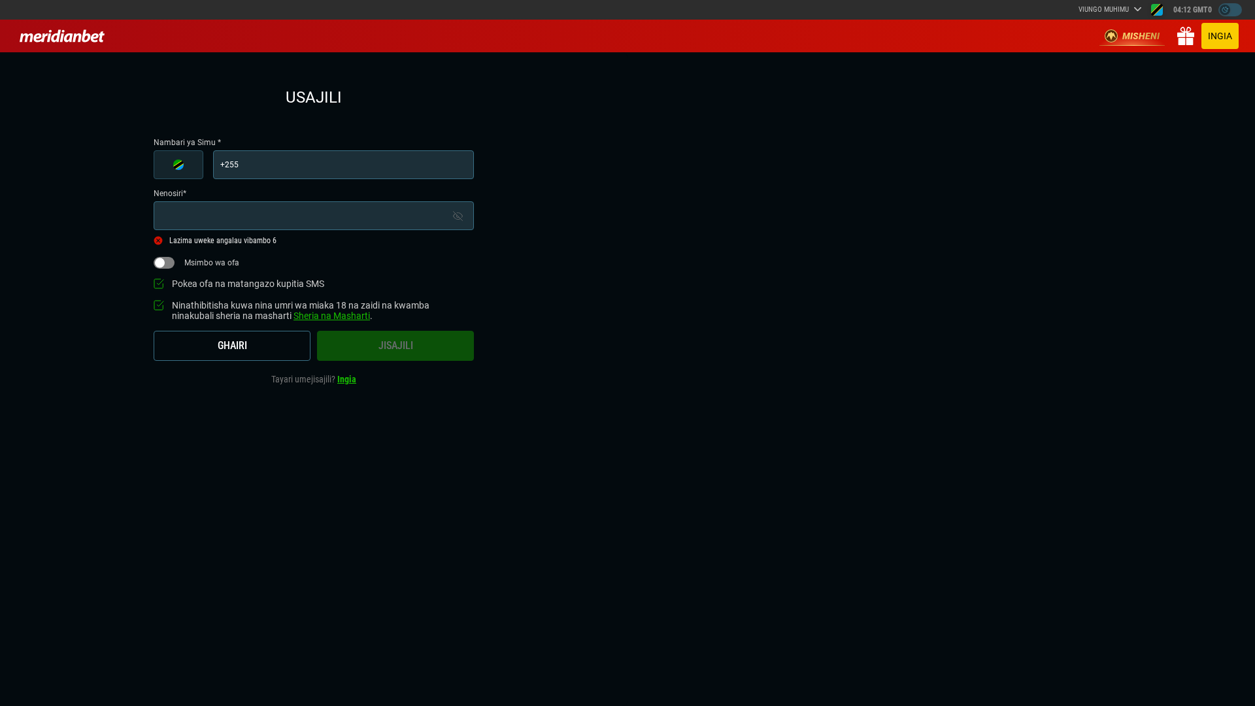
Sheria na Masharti (331, 316)
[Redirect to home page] (62, 36)
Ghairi (232, 345)
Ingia (1220, 36)
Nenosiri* (170, 193)
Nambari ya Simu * (187, 142)
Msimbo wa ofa (211, 262)
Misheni (1141, 36)
